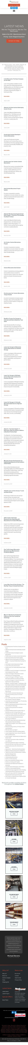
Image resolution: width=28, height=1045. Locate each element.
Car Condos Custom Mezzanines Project (14, 664)
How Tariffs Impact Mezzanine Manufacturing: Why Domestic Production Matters (12, 551)
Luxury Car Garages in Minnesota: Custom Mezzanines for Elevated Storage (12, 348)
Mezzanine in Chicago (5, 1030)
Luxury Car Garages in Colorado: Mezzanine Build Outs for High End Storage (13, 404)
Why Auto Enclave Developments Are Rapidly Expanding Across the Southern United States (14, 462)
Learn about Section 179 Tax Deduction (11, 1017)
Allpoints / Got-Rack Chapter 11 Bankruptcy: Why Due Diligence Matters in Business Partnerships (14, 430)
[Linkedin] (11, 8)
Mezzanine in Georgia (20, 1026)
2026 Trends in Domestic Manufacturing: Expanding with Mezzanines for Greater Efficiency (12, 519)
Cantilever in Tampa (6, 1034)
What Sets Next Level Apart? (11, 729)
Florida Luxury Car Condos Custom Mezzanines (15, 656)
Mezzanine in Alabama (10, 1029)
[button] (14, 11)
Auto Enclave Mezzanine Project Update (14, 657)
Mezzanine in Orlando (15, 1025)
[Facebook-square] (14, 8)
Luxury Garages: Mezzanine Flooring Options (15, 731)
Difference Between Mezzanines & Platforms (15, 750)
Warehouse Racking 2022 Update (12, 762)
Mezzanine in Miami (12, 1026)
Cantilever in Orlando (15, 1034)
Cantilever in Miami (17, 1036)
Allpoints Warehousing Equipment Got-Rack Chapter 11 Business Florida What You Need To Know (14, 215)
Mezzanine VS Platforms (10, 755)
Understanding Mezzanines (11, 757)
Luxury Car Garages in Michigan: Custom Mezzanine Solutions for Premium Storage (12, 377)
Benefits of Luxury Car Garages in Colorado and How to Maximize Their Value (13, 320)
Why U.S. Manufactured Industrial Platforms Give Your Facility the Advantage (12, 616)
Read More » (7, 96)
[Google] (16, 8)
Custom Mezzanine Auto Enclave (12, 267)
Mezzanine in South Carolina (20, 1029)
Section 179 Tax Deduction (11, 758)
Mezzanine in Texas (14, 1030)
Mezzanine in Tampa (6, 1025)
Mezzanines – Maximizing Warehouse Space (15, 749)
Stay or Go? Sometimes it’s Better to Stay (14, 760)
